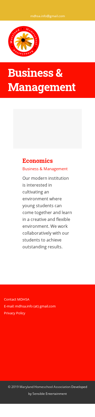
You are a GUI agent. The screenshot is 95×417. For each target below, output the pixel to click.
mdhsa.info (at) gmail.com (35, 306)
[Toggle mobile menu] (85, 33)
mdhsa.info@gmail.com (47, 16)
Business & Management (45, 168)
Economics (48, 129)
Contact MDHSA (16, 299)
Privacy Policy (14, 313)
